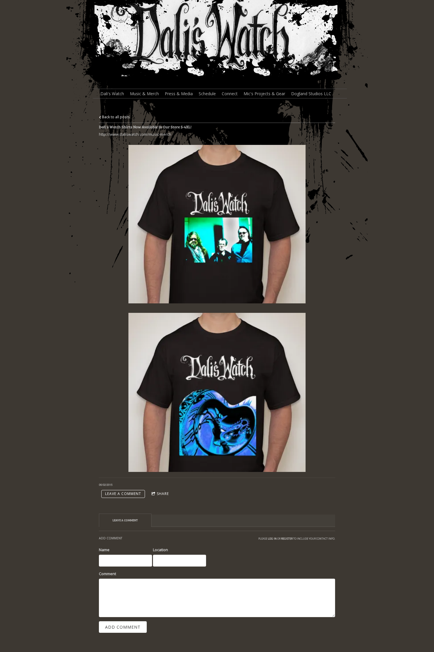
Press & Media (179, 93)
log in (272, 539)
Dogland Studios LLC (311, 93)
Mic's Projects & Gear (264, 93)
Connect (230, 93)
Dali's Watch (112, 93)
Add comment (123, 627)
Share (163, 493)
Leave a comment (123, 493)
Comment (107, 573)
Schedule (207, 93)
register (287, 539)
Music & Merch (144, 93)
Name (104, 549)
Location (160, 549)
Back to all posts (115, 116)
